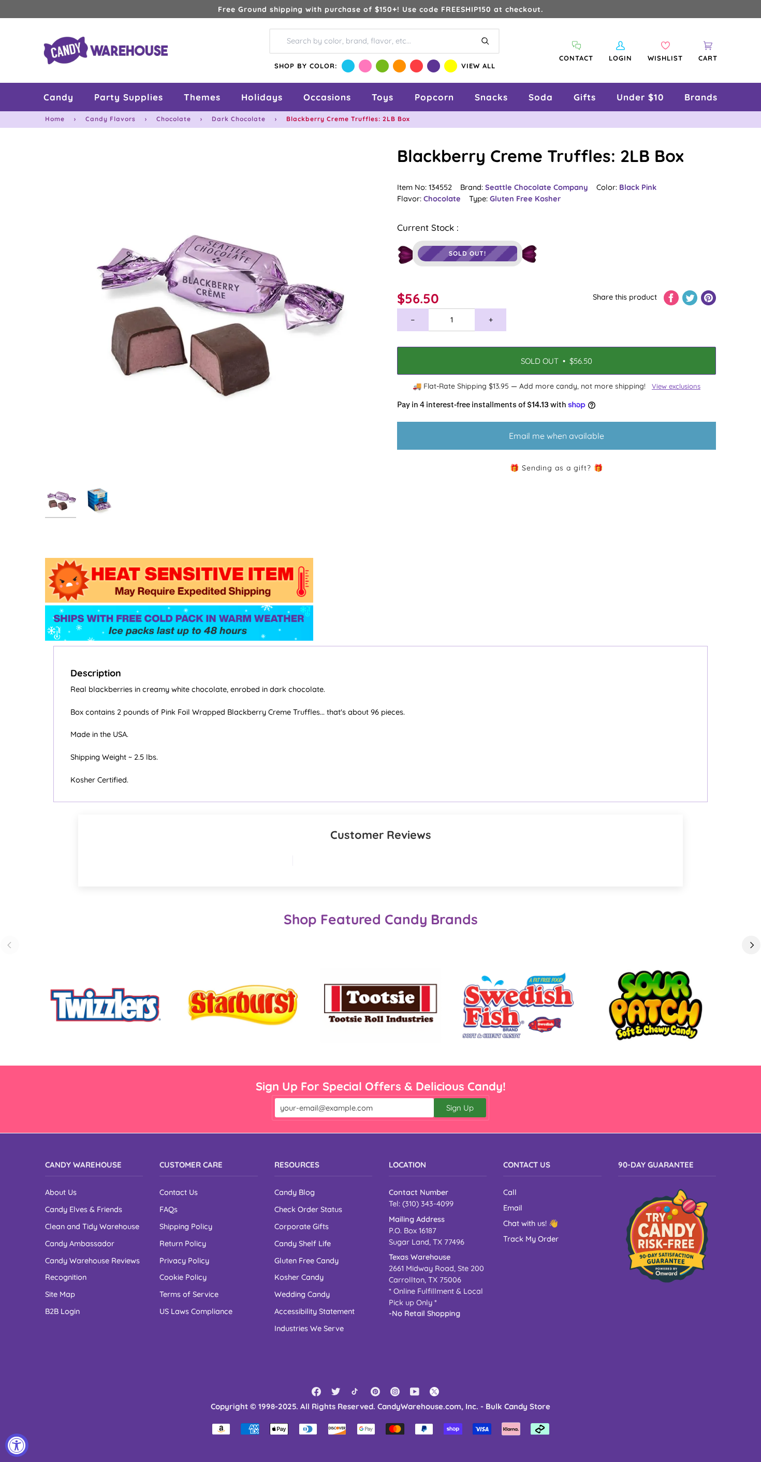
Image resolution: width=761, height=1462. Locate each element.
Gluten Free (512, 198)
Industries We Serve (309, 1328)
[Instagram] (395, 1391)
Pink (648, 187)
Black (630, 187)
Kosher (548, 198)
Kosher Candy (299, 1277)
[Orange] (399, 66)
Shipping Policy (185, 1226)
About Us (61, 1192)
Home (55, 119)
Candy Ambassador (79, 1243)
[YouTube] (414, 1391)
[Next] (751, 945)
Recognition (65, 1277)
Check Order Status (308, 1209)
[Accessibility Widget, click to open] (16, 1445)
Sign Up (460, 1108)
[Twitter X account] (434, 1391)
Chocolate (173, 119)
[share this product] (672, 297)
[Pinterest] (375, 1391)
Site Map (60, 1294)
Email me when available (556, 436)
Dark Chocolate (239, 119)
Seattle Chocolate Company (536, 187)
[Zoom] (212, 312)
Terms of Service (188, 1294)
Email (512, 1208)
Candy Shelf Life (302, 1243)
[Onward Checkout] (667, 1235)
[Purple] (433, 66)
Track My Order (531, 1239)
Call (510, 1192)
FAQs (168, 1209)
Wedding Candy (302, 1294)
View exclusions (676, 386)
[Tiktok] (355, 1391)
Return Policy (182, 1243)
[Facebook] (316, 1391)
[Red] (416, 66)
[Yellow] (450, 66)
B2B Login (62, 1311)
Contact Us (178, 1192)
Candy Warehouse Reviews (92, 1260)
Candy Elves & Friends (83, 1209)
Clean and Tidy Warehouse (92, 1226)
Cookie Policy (183, 1277)
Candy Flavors (110, 119)
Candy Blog (294, 1192)
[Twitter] (336, 1391)
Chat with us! (526, 1223)
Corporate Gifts (301, 1226)
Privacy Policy (184, 1260)
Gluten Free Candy (306, 1260)
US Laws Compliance (195, 1311)
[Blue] (348, 66)
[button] (58, 97)
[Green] (382, 66)
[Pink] (365, 66)
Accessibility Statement (314, 1311)
